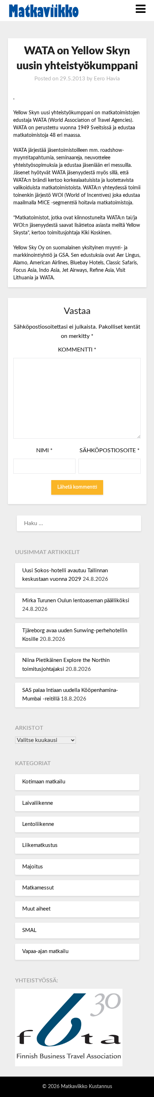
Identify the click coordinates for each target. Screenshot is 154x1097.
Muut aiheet (36, 909)
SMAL (29, 930)
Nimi (44, 450)
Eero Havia (107, 78)
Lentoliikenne (38, 824)
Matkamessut (38, 888)
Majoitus (32, 866)
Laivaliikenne (37, 803)
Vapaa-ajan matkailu (45, 951)
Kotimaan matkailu (43, 781)
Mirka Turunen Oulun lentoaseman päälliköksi (75, 600)
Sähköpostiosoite (110, 450)
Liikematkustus (40, 845)
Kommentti (77, 350)
